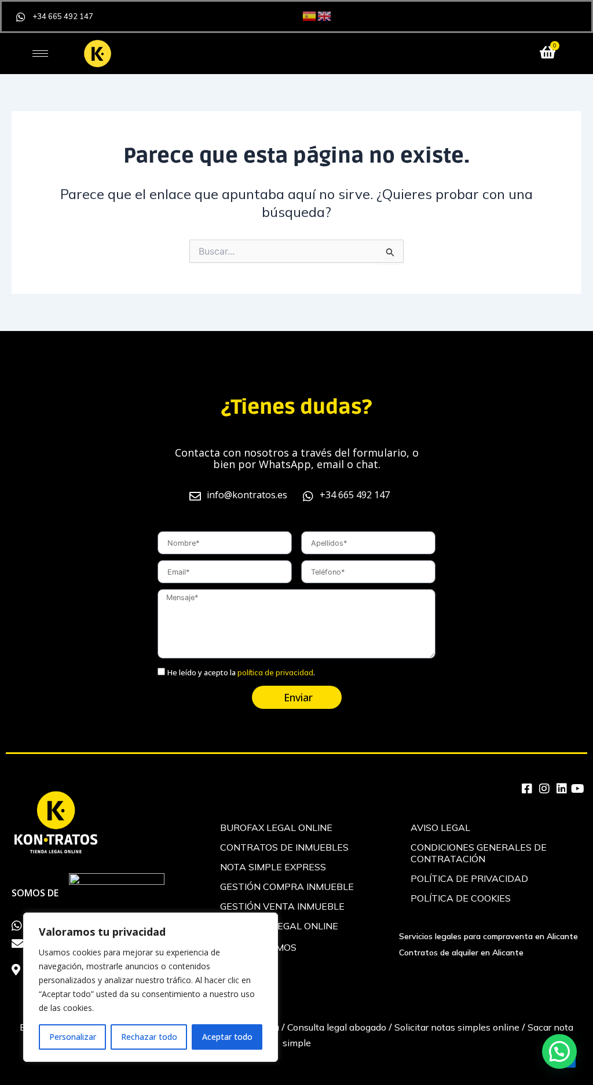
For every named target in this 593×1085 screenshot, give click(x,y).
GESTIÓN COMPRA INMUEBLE (287, 886)
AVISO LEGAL (440, 827)
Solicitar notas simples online (456, 1027)
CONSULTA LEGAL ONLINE (279, 926)
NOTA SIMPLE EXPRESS (273, 867)
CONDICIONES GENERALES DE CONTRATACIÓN (479, 853)
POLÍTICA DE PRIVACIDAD (469, 878)
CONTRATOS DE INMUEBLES (284, 847)
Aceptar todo (227, 1036)
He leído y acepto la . (241, 672)
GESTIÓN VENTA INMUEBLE (282, 906)
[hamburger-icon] (40, 53)
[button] (559, 1051)
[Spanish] (309, 15)
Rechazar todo (149, 1036)
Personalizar (72, 1036)
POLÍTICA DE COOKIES (461, 898)
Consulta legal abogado (336, 1027)
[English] (324, 15)
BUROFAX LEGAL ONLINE (276, 827)
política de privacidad (275, 672)
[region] (150, 987)
